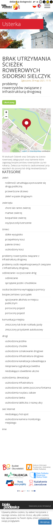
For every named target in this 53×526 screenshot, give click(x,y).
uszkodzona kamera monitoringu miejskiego (22, 420)
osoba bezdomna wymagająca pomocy (23, 289)
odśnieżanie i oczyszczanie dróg (19, 273)
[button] (26, 124)
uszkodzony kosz (14, 249)
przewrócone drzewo (16, 191)
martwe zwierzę (13, 213)
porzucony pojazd (15, 308)
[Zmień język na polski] (34, 6)
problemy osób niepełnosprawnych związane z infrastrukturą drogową (26, 266)
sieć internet (8, 409)
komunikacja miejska (13, 319)
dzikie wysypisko (14, 234)
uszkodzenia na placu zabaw (20, 392)
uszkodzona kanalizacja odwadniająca (25, 361)
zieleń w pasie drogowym (18, 196)
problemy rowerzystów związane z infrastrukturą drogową (20, 257)
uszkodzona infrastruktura (19, 382)
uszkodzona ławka (15, 397)
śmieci (5, 229)
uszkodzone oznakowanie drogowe (24, 351)
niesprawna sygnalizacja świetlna (22, 366)
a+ (34, 1)
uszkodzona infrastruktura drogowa (24, 356)
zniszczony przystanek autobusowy (24, 329)
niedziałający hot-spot (16, 414)
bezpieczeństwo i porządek (17, 294)
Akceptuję (45, 522)
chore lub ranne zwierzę (18, 208)
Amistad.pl (47, 506)
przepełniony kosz (15, 239)
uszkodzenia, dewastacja (15, 377)
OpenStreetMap (35, 151)
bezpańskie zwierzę (15, 217)
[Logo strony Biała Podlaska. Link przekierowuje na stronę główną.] (10, 5)
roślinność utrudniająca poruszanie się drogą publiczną (25, 184)
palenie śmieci (12, 244)
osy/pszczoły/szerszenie (18, 222)
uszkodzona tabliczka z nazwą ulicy (24, 402)
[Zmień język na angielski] (39, 6)
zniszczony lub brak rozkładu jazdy (23, 324)
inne (4, 429)
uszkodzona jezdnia (15, 341)
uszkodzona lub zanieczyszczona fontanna (28, 387)
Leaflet (24, 151)
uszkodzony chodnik (16, 346)
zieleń (5, 177)
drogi (5, 336)
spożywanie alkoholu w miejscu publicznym (21, 301)
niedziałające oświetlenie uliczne (22, 371)
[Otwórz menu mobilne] (47, 6)
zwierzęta (7, 202)
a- (37, 1)
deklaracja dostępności (21, 1)
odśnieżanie (11, 278)
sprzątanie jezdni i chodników (20, 283)
